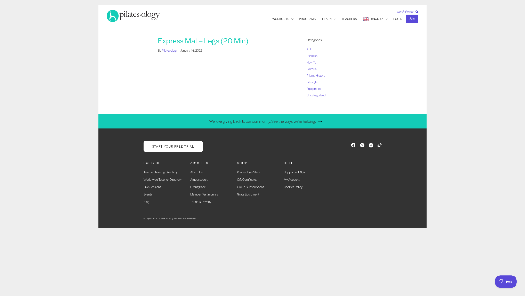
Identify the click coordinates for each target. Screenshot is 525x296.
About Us (196, 172)
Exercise (312, 55)
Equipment (314, 88)
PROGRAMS (307, 19)
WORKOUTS (280, 19)
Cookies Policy (293, 187)
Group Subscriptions (250, 187)
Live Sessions (152, 187)
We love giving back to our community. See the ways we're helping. (262, 121)
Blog (146, 201)
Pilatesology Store (248, 172)
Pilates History (316, 75)
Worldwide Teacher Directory (162, 179)
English (377, 18)
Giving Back (197, 187)
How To (311, 62)
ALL (309, 49)
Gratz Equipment (248, 194)
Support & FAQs (294, 172)
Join (412, 18)
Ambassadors (199, 179)
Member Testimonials (204, 194)
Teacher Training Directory (160, 172)
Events (148, 194)
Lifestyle (312, 82)
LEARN (327, 19)
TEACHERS (349, 19)
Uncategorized (316, 95)
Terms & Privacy (200, 201)
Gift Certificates (247, 179)
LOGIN (397, 19)
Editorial (312, 69)
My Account (292, 179)
